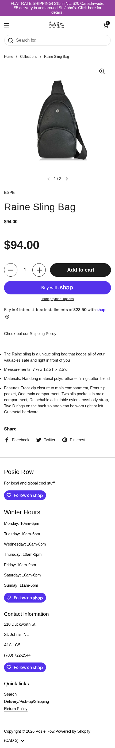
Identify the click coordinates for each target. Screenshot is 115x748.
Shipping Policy (43, 334)
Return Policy (16, 709)
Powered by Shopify (72, 731)
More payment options (57, 299)
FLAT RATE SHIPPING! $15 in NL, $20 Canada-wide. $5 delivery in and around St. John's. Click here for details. (57, 8)
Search (10, 694)
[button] (105, 25)
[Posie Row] (56, 25)
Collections (28, 57)
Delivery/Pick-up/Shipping (26, 701)
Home (8, 57)
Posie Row (45, 731)
